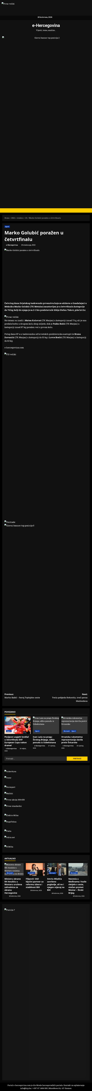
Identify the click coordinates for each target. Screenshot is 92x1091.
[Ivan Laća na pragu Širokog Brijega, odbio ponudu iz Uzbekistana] (46, 725)
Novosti (67, 731)
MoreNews (53, 1088)
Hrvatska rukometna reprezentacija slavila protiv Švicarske (72, 740)
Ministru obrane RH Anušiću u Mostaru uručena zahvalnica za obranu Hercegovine (13, 885)
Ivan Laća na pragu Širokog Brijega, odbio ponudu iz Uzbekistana (44, 740)
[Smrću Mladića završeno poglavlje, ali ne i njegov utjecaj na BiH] (56, 869)
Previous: (22, 696)
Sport (7, 226)
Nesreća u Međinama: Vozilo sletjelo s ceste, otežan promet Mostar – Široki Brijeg (77, 885)
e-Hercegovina (46, 25)
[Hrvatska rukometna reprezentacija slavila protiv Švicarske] (74, 725)
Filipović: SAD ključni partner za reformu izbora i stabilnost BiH (35, 883)
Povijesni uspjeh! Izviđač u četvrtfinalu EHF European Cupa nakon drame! (16, 741)
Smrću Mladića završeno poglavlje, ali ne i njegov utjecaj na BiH (55, 884)
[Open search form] (89, 210)
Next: (70, 697)
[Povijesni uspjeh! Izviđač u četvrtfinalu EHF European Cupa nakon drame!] (17, 725)
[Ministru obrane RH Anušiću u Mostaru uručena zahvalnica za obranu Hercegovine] (14, 869)
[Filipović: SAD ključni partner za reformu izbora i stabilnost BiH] (35, 869)
